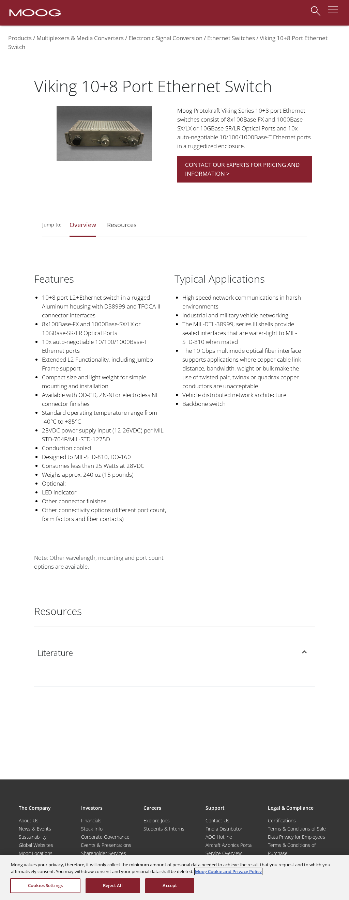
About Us (29, 820)
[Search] (315, 7)
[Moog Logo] (34, 12)
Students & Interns (163, 828)
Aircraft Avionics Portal (229, 845)
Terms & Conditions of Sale (297, 828)
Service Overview (224, 853)
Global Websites (36, 845)
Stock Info (92, 828)
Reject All (113, 885)
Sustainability (32, 837)
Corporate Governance (105, 837)
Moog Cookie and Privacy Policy (228, 871)
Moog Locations (35, 853)
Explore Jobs (156, 820)
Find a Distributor (224, 828)
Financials (91, 820)
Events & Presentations (106, 845)
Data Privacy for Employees (296, 837)
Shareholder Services (103, 853)
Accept (170, 885)
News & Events (35, 828)
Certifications (282, 820)
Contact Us (217, 820)
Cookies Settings (45, 885)
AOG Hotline (219, 837)
